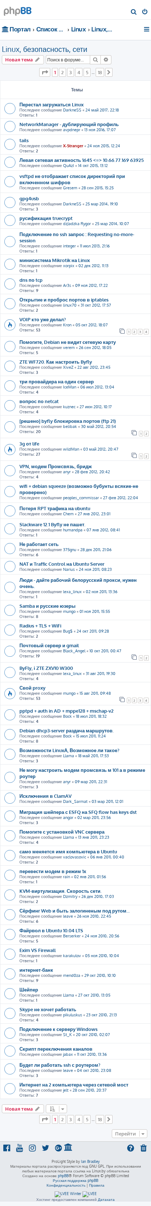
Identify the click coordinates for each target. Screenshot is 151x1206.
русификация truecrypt (46, 218)
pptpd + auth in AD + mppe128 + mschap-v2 (66, 711)
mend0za (71, 975)
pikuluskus (72, 1014)
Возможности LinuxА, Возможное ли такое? (69, 750)
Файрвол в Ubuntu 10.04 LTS (51, 930)
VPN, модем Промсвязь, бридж (55, 466)
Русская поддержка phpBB (75, 1180)
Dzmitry (70, 896)
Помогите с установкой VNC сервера (61, 831)
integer (69, 246)
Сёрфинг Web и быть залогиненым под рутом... (74, 910)
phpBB (63, 1175)
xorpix (68, 265)
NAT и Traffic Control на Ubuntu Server (61, 564)
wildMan (71, 449)
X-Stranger (73, 145)
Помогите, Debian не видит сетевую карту (67, 342)
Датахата (106, 1199)
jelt (66, 1090)
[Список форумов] (18, 9)
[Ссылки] (147, 29)
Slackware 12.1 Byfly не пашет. (52, 524)
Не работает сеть (39, 544)
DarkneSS (72, 110)
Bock (67, 716)
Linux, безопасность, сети (44, 49)
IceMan (69, 387)
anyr (67, 471)
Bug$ (68, 631)
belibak (70, 426)
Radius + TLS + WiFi (40, 625)
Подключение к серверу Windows (58, 1029)
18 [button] (100, 72)
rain (66, 876)
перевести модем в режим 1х (52, 871)
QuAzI (68, 165)
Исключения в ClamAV (45, 796)
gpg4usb (29, 198)
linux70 (70, 305)
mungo (69, 611)
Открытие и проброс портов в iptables (63, 299)
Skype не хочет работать (47, 1009)
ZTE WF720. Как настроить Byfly (55, 362)
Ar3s (67, 285)
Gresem (70, 187)
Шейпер (28, 989)
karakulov (72, 955)
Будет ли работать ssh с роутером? (59, 1065)
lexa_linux (72, 591)
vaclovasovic (74, 857)
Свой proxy (32, 687)
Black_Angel (74, 650)
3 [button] (70, 72)
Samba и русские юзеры (47, 606)
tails (24, 140)
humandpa (72, 529)
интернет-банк (36, 970)
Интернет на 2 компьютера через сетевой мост (73, 1084)
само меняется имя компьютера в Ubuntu (68, 851)
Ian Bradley (90, 1161)
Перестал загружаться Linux (51, 104)
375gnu (69, 549)
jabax (68, 1054)
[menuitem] (134, 12)
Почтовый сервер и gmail (49, 645)
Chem (68, 513)
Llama (68, 755)
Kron (67, 324)
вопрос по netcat (39, 401)
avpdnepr (71, 129)
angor (68, 817)
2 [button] (62, 72)
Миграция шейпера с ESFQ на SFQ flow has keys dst (78, 812)
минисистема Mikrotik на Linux (54, 260)
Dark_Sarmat (75, 801)
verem (69, 347)
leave (68, 916)
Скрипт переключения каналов (55, 1049)
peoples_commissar (81, 497)
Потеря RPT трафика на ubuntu (54, 508)
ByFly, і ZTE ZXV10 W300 (46, 668)
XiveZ (68, 367)
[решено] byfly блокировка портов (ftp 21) (67, 421)
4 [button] (78, 72)
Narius (69, 569)
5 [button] (87, 72)
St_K (67, 1034)
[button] (44, 72)
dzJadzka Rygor (77, 223)
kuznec (69, 406)
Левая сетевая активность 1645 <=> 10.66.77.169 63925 (81, 160)
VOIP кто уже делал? (42, 319)
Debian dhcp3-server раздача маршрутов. (66, 730)
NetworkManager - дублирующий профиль (69, 124)
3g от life (29, 443)
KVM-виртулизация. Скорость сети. (60, 891)
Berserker (72, 935)
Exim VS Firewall (37, 950)
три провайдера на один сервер (56, 381)
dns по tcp (31, 280)
